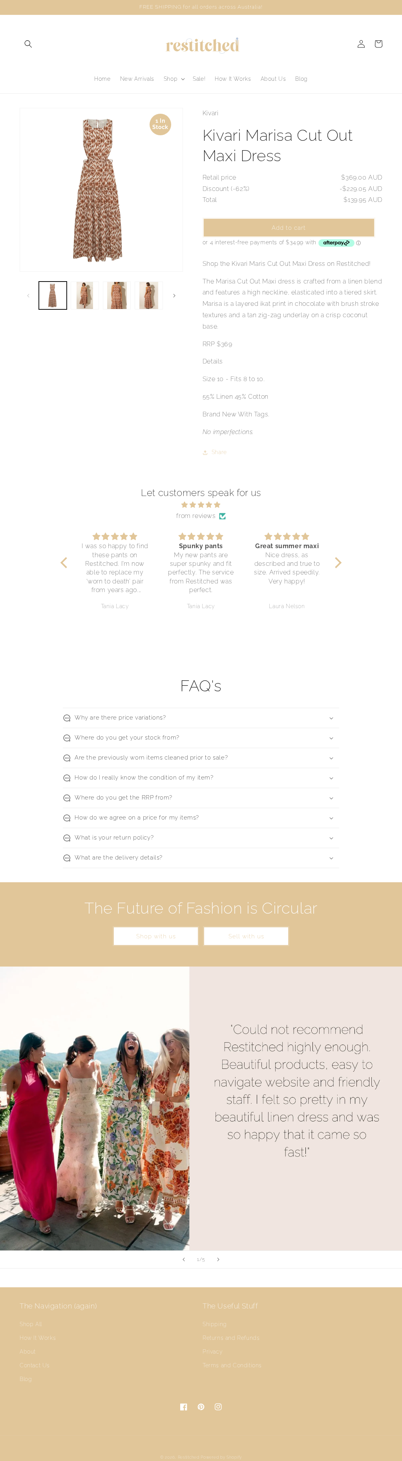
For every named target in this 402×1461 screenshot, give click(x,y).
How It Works (38, 1338)
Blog (26, 1379)
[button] (28, 44)
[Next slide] (218, 1259)
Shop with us (156, 936)
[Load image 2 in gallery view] (85, 295)
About (28, 1351)
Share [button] (219, 452)
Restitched (188, 1457)
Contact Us (35, 1365)
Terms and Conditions (232, 1365)
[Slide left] (28, 295)
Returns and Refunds (231, 1338)
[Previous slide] (183, 1259)
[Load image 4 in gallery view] (149, 295)
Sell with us (246, 936)
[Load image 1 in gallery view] (53, 295)
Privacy (213, 1351)
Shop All (31, 1324)
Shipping (215, 1324)
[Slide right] (174, 295)
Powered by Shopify (221, 1457)
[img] (201, 505)
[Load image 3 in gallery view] (117, 295)
